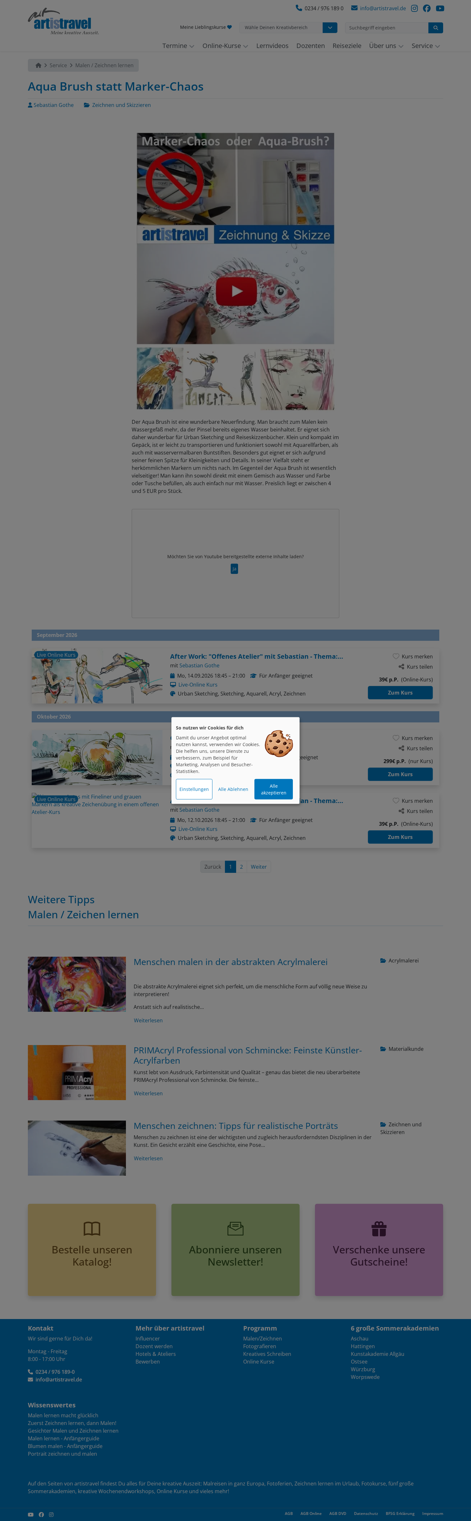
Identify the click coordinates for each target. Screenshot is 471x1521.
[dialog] (235, 760)
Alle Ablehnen (233, 789)
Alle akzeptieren (273, 789)
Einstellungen (194, 789)
